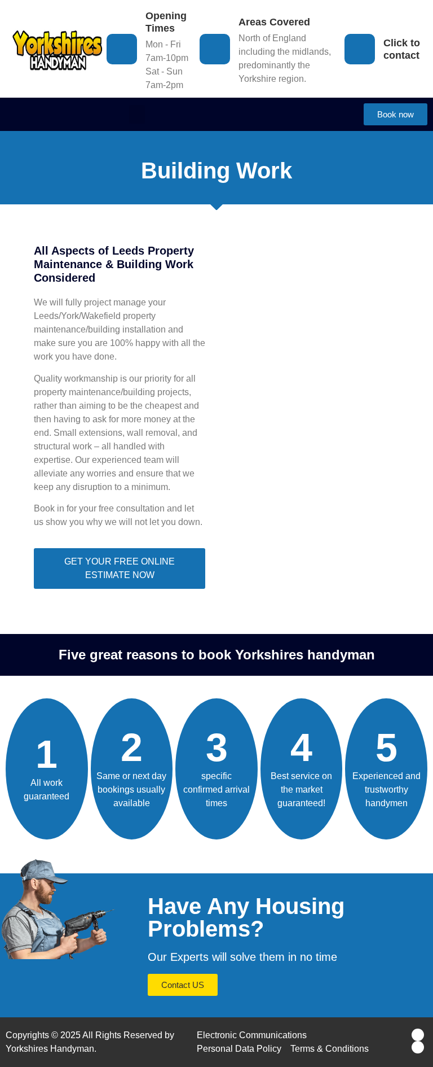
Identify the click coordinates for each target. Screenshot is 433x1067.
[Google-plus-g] (418, 1047)
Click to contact (401, 49)
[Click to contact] (359, 49)
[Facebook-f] (418, 1035)
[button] (137, 114)
